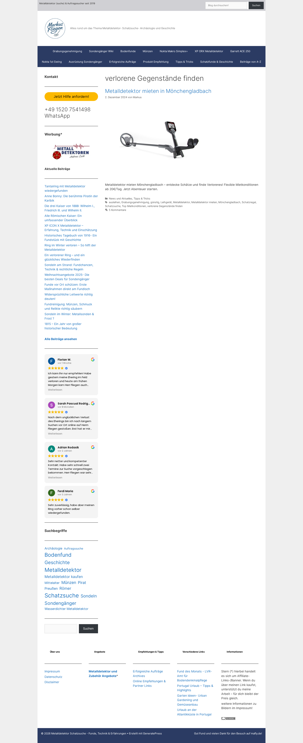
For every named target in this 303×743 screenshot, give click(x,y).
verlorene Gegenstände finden (165, 206)
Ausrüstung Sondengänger (85, 61)
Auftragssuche (73, 548)
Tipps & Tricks (184, 61)
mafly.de (256, 733)
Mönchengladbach (229, 202)
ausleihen (114, 202)
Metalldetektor (181, 202)
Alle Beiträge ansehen (61, 339)
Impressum (52, 671)
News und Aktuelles (120, 198)
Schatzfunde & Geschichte (216, 61)
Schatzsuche (112, 206)
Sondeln (89, 596)
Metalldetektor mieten (204, 202)
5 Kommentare (117, 209)
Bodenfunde (128, 51)
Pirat (82, 582)
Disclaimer (52, 682)
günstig (154, 202)
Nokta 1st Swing (52, 61)
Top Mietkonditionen (134, 206)
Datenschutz (53, 677)
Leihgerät (166, 202)
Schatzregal (249, 202)
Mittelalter (52, 583)
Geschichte (57, 562)
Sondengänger (60, 603)
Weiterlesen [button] (55, 390)
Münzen (148, 51)
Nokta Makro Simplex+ (174, 51)
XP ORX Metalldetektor (209, 51)
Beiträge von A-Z (250, 61)
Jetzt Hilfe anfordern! (71, 96)
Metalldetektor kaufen (64, 576)
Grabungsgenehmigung (67, 51)
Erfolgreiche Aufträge (122, 61)
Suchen (256, 5)
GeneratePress (152, 733)
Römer (65, 588)
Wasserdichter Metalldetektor (66, 609)
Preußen (51, 588)
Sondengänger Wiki (101, 51)
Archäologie (53, 548)
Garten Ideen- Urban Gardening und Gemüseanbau (192, 700)
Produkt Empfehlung (156, 61)
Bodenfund (58, 555)
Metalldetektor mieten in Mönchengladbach (158, 91)
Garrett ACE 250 (240, 51)
